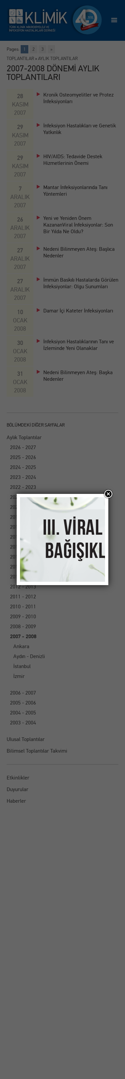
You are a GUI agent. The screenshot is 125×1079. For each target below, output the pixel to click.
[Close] (108, 494)
